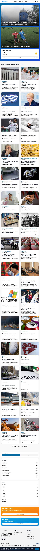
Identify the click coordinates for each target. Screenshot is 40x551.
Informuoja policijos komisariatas (28, 383)
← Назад (14, 446)
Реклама (28, 534)
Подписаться (20, 523)
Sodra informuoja (25, 359)
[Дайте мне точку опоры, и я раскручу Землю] (30, 173)
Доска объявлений (30, 536)
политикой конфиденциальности (17, 549)
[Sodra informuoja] (30, 348)
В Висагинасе (4, 81)
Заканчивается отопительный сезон (10, 84)
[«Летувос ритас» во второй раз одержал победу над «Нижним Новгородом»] (30, 296)
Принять (36, 549)
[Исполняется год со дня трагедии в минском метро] (30, 424)
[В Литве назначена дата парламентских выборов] (30, 99)
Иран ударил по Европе (26, 209)
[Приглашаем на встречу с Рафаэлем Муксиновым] (10, 150)
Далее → (26, 446)
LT (28, 455)
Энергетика (23, 81)
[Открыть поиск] (34, 2)
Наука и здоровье (24, 181)
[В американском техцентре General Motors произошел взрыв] (10, 220)
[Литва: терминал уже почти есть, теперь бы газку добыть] (30, 243)
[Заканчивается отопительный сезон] (10, 73)
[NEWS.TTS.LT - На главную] (5, 1)
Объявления (21, 1)
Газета (27, 1)
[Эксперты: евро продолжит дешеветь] (10, 348)
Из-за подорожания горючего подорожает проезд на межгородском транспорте (8, 255)
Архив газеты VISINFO (31, 538)
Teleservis (7, 543)
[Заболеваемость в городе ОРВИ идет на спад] (30, 399)
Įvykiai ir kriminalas (24, 381)
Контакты (29, 532)
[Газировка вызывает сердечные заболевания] (30, 323)
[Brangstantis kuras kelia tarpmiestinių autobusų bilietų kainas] (10, 399)
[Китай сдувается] (10, 269)
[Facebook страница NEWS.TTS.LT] (5, 539)
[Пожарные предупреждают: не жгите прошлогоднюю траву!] (10, 323)
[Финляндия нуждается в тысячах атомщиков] (30, 73)
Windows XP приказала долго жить (9, 306)
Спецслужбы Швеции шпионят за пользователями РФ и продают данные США (28, 137)
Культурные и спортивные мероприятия (10, 132)
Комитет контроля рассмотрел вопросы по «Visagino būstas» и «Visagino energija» (28, 281)
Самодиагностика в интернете (9, 209)
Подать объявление (20, 514)
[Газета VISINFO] (36, 2)
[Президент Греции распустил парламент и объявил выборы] (10, 99)
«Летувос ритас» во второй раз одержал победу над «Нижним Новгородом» (28, 308)
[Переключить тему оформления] (38, 2)
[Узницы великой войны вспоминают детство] (30, 220)
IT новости (23, 132)
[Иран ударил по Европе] (30, 198)
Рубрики (14, 1)
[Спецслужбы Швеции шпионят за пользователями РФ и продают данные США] (30, 125)
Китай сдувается (6, 279)
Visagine (23, 356)
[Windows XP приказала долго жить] (10, 296)
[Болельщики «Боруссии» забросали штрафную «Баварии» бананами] (30, 150)
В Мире (3, 107)
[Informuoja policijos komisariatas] (30, 373)
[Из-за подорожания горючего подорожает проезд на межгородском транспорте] (10, 243)
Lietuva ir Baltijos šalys (6, 406)
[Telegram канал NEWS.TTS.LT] (2, 539)
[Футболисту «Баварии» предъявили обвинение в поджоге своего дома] (10, 125)
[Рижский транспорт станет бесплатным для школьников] (10, 373)
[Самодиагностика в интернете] (10, 198)
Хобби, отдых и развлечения (7, 181)
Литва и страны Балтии (25, 107)
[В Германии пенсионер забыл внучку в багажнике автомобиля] (10, 173)
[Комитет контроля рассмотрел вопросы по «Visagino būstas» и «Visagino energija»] (30, 269)
